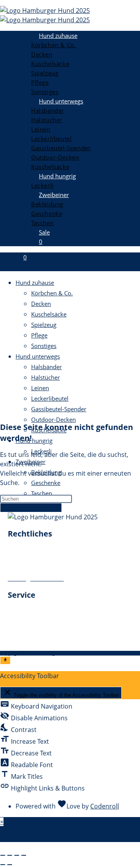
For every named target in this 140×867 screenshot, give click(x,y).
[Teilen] (16, 855)
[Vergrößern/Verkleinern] (2, 855)
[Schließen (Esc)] (23, 855)
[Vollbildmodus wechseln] (9, 855)
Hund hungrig (34, 440)
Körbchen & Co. (52, 293)
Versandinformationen (41, 630)
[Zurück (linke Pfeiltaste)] (2, 864)
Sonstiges (43, 346)
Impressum (24, 550)
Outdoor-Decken (53, 419)
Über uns (21, 612)
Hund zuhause (35, 282)
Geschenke (45, 483)
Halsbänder (46, 367)
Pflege (39, 335)
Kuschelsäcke (48, 314)
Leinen (40, 388)
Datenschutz (26, 559)
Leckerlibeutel (49, 398)
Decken (41, 303)
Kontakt (19, 621)
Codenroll (104, 806)
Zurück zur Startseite (30, 507)
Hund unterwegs (38, 356)
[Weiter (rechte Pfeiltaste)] (9, 864)
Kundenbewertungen (39, 640)
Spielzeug (43, 325)
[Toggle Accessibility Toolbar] (5, 660)
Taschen (41, 493)
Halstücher (45, 377)
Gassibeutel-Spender (58, 409)
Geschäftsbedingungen (42, 569)
